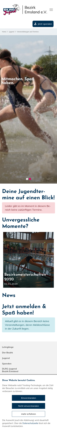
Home (4, 32)
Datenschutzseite (30, 423)
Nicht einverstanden (28, 406)
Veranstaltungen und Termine (28, 32)
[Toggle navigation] (51, 9)
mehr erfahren (28, 414)
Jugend (11, 32)
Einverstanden (28, 398)
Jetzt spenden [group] (45, 23)
